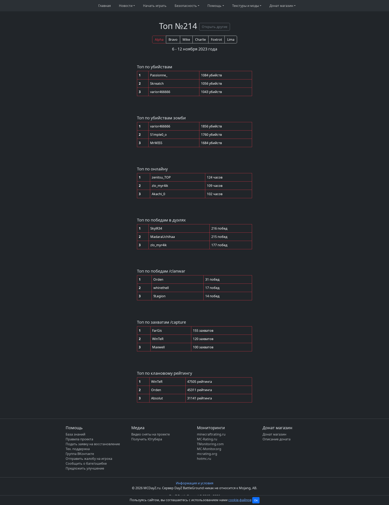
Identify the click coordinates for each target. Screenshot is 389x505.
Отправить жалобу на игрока (89, 458)
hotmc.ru (204, 458)
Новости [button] (126, 5)
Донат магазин (274, 434)
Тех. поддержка (78, 449)
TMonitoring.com (210, 444)
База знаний (75, 434)
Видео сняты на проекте (150, 434)
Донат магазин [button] (281, 5)
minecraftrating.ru (211, 434)
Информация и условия (194, 483)
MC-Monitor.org (209, 449)
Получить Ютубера (146, 439)
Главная (104, 5)
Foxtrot (216, 39)
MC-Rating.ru (207, 439)
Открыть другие (214, 27)
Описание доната (277, 439)
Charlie (200, 39)
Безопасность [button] (186, 5)
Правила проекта (79, 439)
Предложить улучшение (85, 468)
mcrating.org (207, 454)
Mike (186, 39)
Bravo (173, 39)
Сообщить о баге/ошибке (86, 463)
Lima (230, 39)
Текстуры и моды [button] (245, 5)
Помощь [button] (214, 5)
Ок (256, 500)
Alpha (159, 39)
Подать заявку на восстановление (93, 444)
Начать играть (155, 5)
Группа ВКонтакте (80, 454)
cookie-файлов (239, 500)
